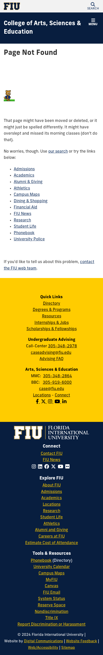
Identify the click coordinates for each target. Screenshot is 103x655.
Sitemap (68, 648)
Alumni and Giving (51, 530)
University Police (29, 239)
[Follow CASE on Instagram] (51, 402)
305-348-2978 (62, 346)
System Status (51, 599)
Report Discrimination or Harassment (52, 625)
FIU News (22, 214)
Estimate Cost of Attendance (51, 543)
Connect (62, 395)
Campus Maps (27, 195)
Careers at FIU (51, 537)
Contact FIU (51, 454)
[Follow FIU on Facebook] (47, 467)
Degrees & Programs (51, 310)
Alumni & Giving (28, 182)
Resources (51, 316)
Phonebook (24, 233)
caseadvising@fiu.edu (51, 353)
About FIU (51, 485)
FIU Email (51, 593)
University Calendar (52, 567)
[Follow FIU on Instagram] (35, 467)
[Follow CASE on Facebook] (38, 402)
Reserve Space (52, 605)
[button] (93, 6)
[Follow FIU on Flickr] (68, 467)
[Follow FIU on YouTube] (61, 467)
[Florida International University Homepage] (28, 6)
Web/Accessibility (43, 648)
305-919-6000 (57, 383)
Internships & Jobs (51, 323)
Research (22, 220)
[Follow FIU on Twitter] (54, 467)
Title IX (51, 618)
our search (58, 152)
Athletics (22, 188)
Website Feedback (81, 641)
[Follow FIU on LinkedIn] (41, 467)
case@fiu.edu (51, 389)
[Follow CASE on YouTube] (58, 402)
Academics (24, 176)
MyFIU (52, 580)
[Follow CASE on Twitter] (44, 402)
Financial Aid (25, 207)
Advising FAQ (52, 359)
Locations (42, 395)
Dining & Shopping (31, 201)
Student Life (25, 227)
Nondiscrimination (51, 612)
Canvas (51, 586)
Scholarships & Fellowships (51, 329)
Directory (51, 304)
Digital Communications (43, 641)
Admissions (24, 169)
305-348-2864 (57, 376)
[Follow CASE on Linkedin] (65, 402)
